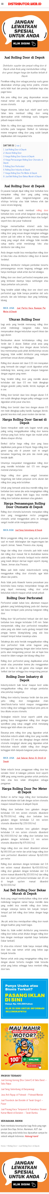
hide (17, 145)
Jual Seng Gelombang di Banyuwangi (17, 1089)
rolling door (42, 210)
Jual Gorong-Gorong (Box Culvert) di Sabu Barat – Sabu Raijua (24, 1081)
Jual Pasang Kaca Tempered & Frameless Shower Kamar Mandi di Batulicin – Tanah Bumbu (24, 1111)
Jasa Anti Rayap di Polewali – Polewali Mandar (22, 1094)
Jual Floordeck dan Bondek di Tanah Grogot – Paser (22, 1102)
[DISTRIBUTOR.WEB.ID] (24, 3)
